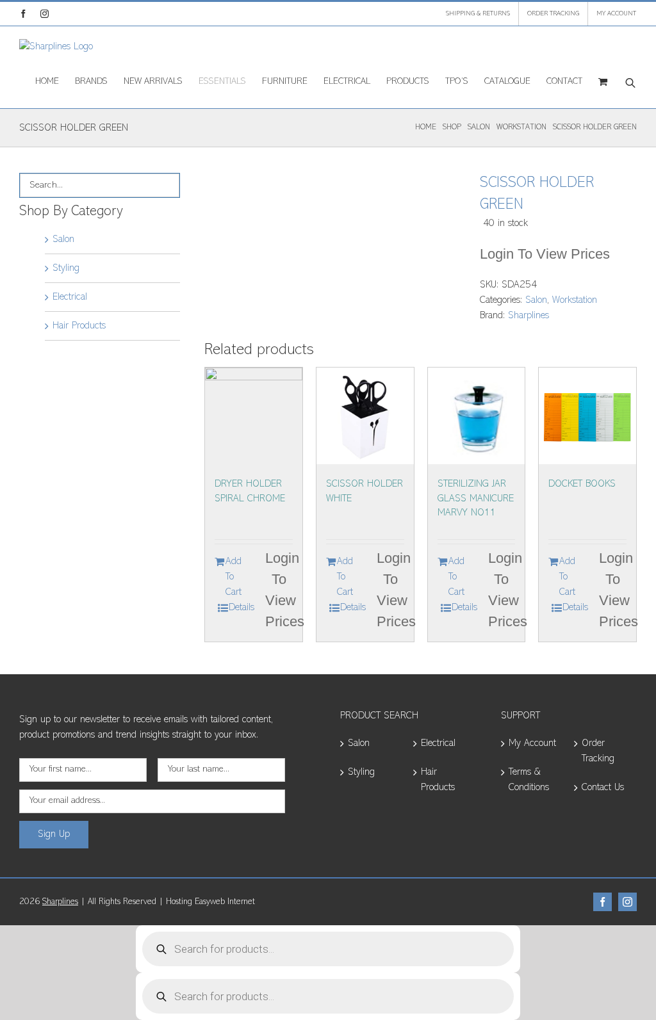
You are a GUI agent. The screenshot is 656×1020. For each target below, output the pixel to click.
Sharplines (528, 315)
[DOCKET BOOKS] (587, 416)
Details (241, 607)
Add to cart (234, 577)
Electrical (70, 297)
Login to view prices (545, 254)
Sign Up (54, 834)
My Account (532, 743)
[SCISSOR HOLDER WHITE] (365, 416)
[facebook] (602, 902)
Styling (66, 268)
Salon (536, 300)
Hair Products (79, 325)
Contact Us (603, 787)
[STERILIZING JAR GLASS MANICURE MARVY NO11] (476, 416)
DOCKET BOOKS (582, 484)
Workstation (574, 300)
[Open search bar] (630, 82)
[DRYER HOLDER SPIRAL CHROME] (253, 416)
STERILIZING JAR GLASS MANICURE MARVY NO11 (476, 498)
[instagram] (627, 902)
